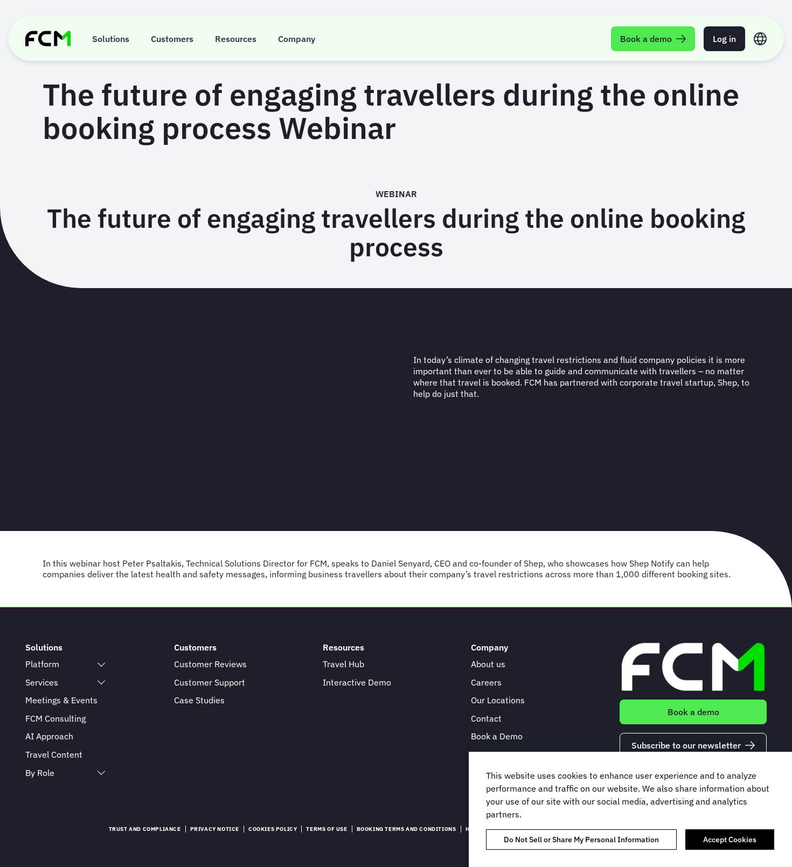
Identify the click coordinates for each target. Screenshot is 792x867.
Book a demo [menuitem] (646, 38)
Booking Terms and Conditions (406, 829)
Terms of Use (326, 829)
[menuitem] (110, 38)
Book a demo (693, 712)
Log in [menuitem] (724, 38)
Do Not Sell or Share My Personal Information (581, 839)
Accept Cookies (729, 839)
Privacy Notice (214, 829)
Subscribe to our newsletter (686, 745)
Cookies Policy (272, 829)
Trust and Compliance (145, 829)
